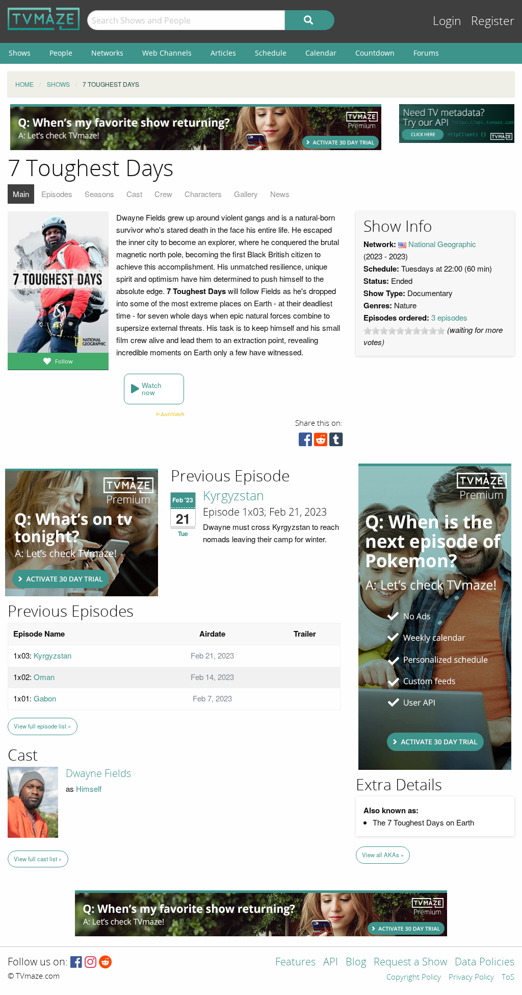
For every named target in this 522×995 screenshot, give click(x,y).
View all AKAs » (383, 855)
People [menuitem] (60, 53)
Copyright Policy (413, 978)
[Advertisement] (195, 127)
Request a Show (410, 962)
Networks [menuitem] (107, 53)
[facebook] (305, 441)
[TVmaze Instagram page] (90, 962)
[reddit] (320, 441)
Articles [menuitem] (223, 53)
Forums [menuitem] (426, 53)
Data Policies (484, 962)
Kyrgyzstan (233, 496)
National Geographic (442, 243)
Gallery (246, 193)
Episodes (56, 193)
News (280, 193)
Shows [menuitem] (20, 53)
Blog (356, 962)
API (330, 962)
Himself (88, 788)
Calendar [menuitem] (320, 53)
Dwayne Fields (98, 773)
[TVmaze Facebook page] (76, 962)
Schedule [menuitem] (270, 53)
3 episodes (449, 317)
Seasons (99, 193)
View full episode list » (42, 726)
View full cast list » (38, 859)
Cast (134, 193)
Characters (203, 193)
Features (295, 962)
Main (21, 193)
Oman (44, 676)
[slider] (404, 331)
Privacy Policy (471, 978)
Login (447, 21)
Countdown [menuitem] (375, 53)
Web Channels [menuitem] (167, 53)
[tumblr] (336, 441)
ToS (508, 978)
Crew (163, 193)
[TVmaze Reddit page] (105, 962)
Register (492, 21)
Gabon (45, 698)
